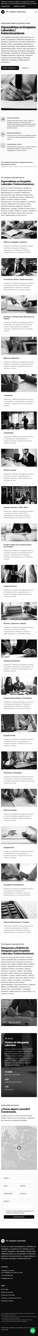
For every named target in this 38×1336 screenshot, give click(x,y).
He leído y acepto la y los (19, 1211)
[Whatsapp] (32, 1330)
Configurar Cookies (7, 1301)
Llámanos (25, 68)
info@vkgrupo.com (7, 1278)
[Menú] (36, 12)
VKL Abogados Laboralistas (15, 12)
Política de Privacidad (24, 1211)
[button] (19, 1147)
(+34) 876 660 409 (7, 1275)
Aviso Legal (4, 1289)
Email (6, 1186)
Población (23, 1193)
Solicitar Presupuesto (9, 68)
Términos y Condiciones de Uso (15, 1212)
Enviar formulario (19, 1217)
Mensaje (7, 1201)
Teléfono (23, 1186)
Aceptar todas (5, 6)
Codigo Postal (8, 1193)
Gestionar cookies (19, 6)
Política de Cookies (7, 1292)
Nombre (6, 1178)
